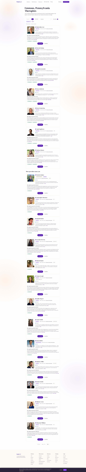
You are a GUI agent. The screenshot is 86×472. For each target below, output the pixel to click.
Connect (32, 460)
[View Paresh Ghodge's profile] (30, 51)
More (49, 54)
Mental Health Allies (42, 461)
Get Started (66, 1)
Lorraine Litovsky (41, 239)
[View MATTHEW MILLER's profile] (30, 364)
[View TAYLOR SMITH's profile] (30, 322)
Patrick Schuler (40, 175)
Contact (56, 460)
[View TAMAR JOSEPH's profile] (30, 279)
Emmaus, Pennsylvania (49, 28)
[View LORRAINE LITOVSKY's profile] (30, 242)
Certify (32, 458)
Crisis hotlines (49, 460)
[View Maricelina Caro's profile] (30, 30)
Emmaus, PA (29, 41)
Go (32, 19)
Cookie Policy (65, 458)
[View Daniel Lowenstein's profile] (30, 72)
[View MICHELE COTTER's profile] (30, 404)
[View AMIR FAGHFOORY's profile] (30, 132)
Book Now (46, 43)
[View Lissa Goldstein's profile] (30, 92)
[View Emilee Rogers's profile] (30, 301)
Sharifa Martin (40, 218)
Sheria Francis (40, 260)
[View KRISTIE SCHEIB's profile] (30, 384)
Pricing (32, 464)
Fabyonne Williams (41, 423)
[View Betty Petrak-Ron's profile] (30, 111)
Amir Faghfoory (40, 129)
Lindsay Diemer (40, 150)
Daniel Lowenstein (41, 69)
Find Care (59, 1)
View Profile (35, 39)
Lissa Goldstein (40, 89)
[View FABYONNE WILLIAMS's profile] (30, 425)
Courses (48, 457)
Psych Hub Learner (39, 176)
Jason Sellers (40, 340)
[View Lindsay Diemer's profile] (30, 153)
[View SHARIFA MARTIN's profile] (30, 221)
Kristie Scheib (40, 381)
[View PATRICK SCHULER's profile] (30, 178)
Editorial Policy (65, 461)
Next (48, 444)
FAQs (48, 458)
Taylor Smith (40, 319)
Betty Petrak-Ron (41, 108)
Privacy (64, 457)
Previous (38, 444)
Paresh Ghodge (40, 48)
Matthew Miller (40, 361)
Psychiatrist (29, 21)
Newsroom (56, 457)
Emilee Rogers (40, 298)
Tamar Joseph (40, 276)
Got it (65, 469)
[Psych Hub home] (19, 2)
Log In (56, 461)
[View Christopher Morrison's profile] (30, 200)
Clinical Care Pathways (32, 462)
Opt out (61, 469)
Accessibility (65, 463)
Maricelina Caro (40, 27)
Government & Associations (41, 463)
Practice (32, 457)
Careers (56, 458)
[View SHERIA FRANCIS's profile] (30, 263)
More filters (55, 19)
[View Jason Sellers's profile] (30, 343)
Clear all (33, 21)
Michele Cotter (40, 402)
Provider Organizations (41, 458)
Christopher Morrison (42, 197)
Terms (64, 460)
